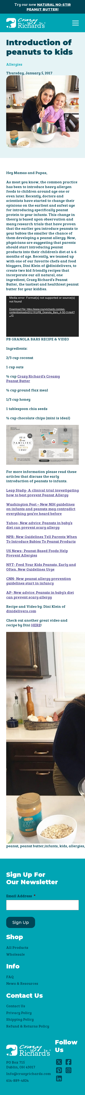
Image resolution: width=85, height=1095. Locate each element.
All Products (17, 947)
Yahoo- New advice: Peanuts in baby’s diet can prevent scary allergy (39, 525)
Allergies (14, 64)
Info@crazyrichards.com (28, 1073)
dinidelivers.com (21, 610)
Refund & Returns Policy (27, 1026)
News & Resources (22, 983)
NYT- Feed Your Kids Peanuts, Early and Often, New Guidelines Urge (41, 567)
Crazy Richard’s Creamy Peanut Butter (33, 378)
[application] (42, 316)
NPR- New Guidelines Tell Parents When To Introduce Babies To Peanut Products (41, 539)
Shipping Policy (20, 1019)
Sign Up (20, 922)
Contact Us (15, 1005)
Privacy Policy (19, 1012)
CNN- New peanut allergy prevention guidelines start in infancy (38, 581)
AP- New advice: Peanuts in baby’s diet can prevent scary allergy (40, 595)
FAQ (10, 976)
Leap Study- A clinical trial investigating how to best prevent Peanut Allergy (42, 492)
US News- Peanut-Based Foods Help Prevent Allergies (37, 553)
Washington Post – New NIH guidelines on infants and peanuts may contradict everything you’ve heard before (40, 509)
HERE (36, 624)
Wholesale (15, 954)
